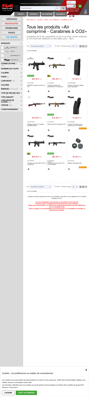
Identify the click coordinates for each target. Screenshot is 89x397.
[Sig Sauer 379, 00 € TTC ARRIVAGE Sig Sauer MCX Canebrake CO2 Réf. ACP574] (56, 104)
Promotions (11, 28)
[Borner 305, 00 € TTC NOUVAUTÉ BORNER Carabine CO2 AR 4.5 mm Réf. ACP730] (36, 65)
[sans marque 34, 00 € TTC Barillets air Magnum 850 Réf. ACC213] (77, 143)
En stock (57, 46)
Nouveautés (11, 24)
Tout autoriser (26, 393)
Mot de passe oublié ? (73, 10)
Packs (11, 33)
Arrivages (11, 19)
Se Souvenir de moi (73, 9)
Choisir (8, 393)
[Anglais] (73, 16)
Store (46, 20)
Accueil (39, 20)
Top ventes (12, 37)
